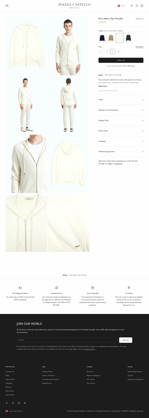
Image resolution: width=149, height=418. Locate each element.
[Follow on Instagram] (19, 403)
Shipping (9, 383)
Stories (130, 375)
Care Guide (10, 395)
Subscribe (126, 340)
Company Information (50, 379)
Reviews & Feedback (135, 379)
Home (100, 75)
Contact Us (10, 371)
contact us (118, 164)
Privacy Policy (47, 371)
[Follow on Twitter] (13, 403)
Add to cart (121, 60)
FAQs (110, 164)
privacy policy (89, 349)
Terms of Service (48, 375)
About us (90, 371)
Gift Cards (91, 379)
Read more (102, 86)
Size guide (139, 47)
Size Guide (10, 391)
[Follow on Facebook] (7, 403)
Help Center (10, 379)
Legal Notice (47, 383)
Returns (8, 387)
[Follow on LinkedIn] (25, 403)
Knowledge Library (135, 371)
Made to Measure (93, 375)
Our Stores (91, 383)
